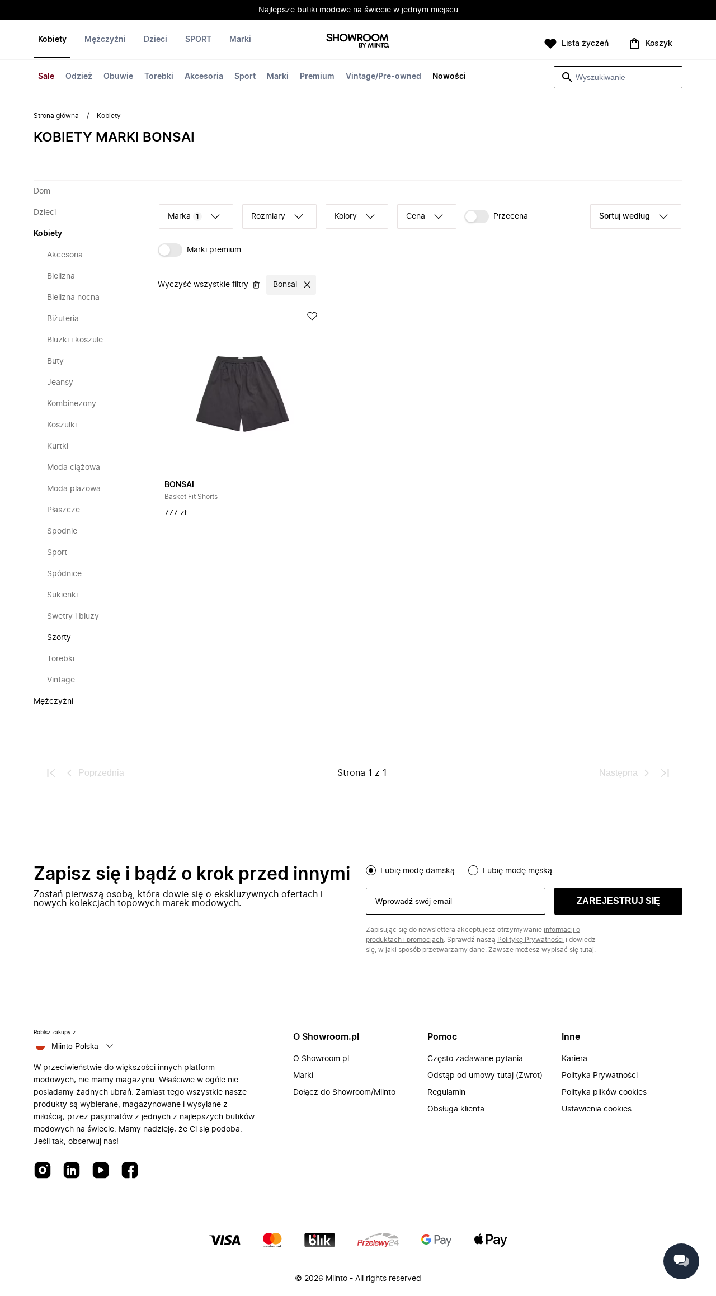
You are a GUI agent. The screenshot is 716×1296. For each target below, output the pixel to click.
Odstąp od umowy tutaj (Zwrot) (485, 1076)
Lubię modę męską (517, 871)
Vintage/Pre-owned (383, 77)
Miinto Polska (74, 1045)
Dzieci (155, 40)
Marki (278, 77)
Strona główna (56, 115)
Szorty (59, 638)
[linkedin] (72, 1171)
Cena (415, 216)
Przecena (510, 216)
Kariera (574, 1059)
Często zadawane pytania (475, 1059)
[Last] (664, 773)
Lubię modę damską (417, 871)
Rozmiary (268, 216)
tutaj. (588, 949)
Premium (317, 77)
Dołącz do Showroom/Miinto (344, 1092)
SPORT (198, 40)
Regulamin (446, 1092)
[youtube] (101, 1171)
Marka (183, 216)
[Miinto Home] (358, 42)
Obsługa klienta (455, 1109)
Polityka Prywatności (600, 1076)
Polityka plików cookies (604, 1092)
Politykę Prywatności (530, 939)
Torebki (158, 77)
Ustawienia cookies (597, 1109)
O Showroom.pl (321, 1059)
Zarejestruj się (618, 901)
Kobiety (52, 40)
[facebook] (130, 1171)
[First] (51, 773)
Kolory (346, 216)
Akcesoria (204, 77)
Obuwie (118, 77)
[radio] (371, 870)
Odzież (78, 77)
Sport (245, 77)
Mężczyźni (105, 40)
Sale (46, 77)
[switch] (496, 216)
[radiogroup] (524, 869)
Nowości (449, 77)
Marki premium (214, 250)
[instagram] (42, 1171)
